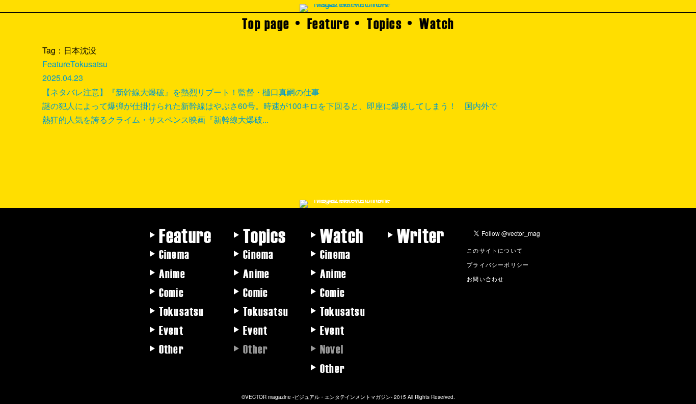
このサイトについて (495, 250)
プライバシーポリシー (498, 264)
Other (171, 348)
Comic (171, 292)
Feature (328, 23)
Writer (420, 235)
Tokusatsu (181, 310)
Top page (266, 23)
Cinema (174, 253)
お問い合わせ (485, 279)
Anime (172, 273)
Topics (384, 23)
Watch (436, 23)
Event (171, 329)
